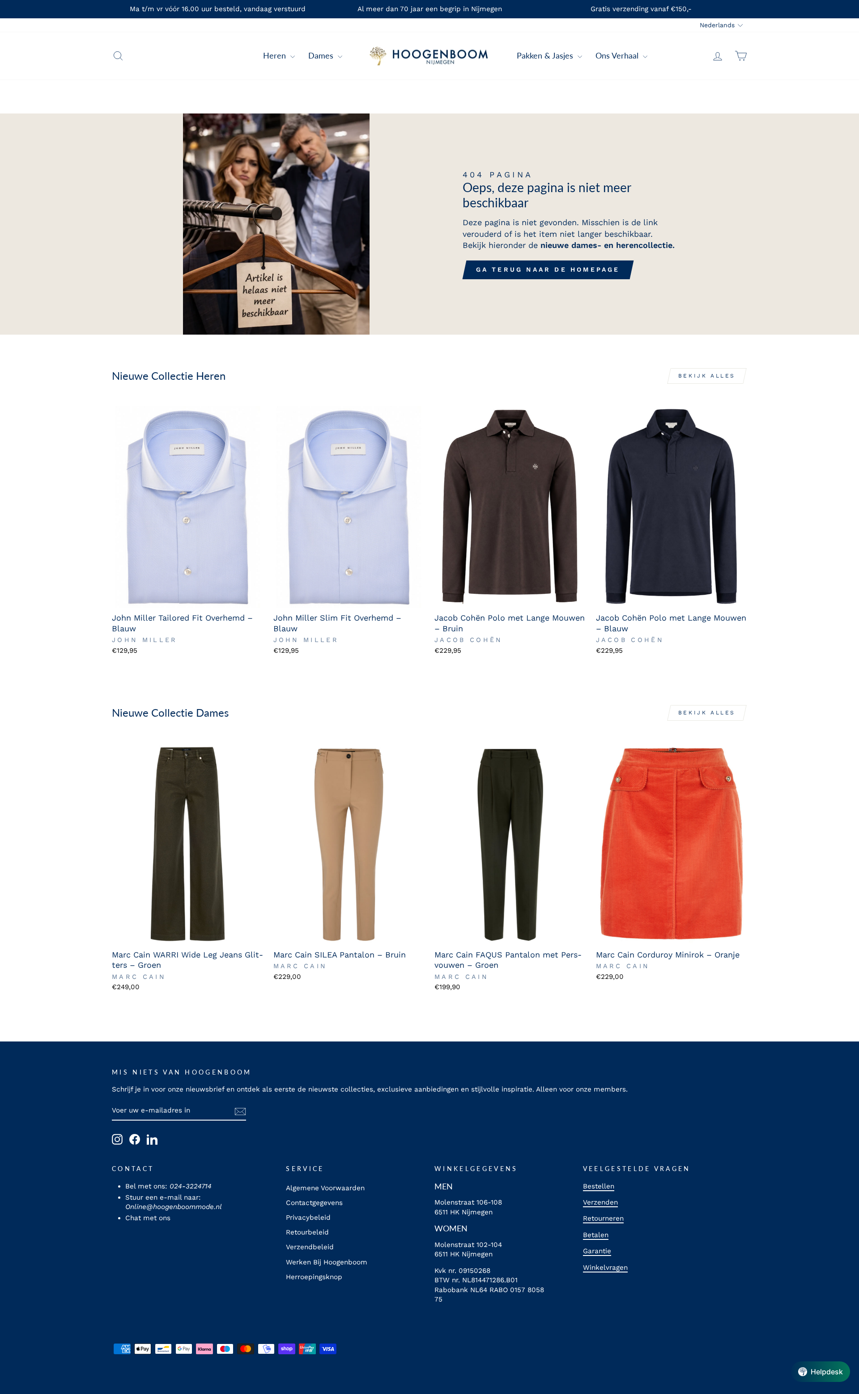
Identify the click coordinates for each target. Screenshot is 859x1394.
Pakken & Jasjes (546, 55)
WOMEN (451, 1228)
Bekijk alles (707, 376)
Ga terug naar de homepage (548, 269)
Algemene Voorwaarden (325, 1188)
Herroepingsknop (314, 1277)
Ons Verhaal (618, 55)
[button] (820, 1371)
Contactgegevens (314, 1203)
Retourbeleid (307, 1232)
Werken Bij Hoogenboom (326, 1262)
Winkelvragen (605, 1268)
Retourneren (603, 1218)
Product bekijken (187, 597)
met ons (156, 1218)
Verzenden (600, 1202)
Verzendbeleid (310, 1247)
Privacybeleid (308, 1217)
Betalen (595, 1235)
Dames (322, 55)
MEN (443, 1186)
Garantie (597, 1251)
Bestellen (598, 1186)
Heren (275, 55)
